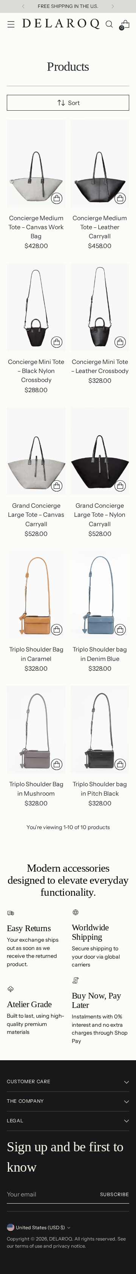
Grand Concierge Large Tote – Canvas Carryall (36, 514)
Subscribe (114, 1194)
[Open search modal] (109, 24)
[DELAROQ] (61, 24)
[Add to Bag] (57, 198)
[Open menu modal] (11, 24)
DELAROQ (60, 1239)
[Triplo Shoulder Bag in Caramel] (36, 595)
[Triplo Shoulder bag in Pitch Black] (100, 729)
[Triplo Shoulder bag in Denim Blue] (100, 595)
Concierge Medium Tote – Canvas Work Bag (36, 227)
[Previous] (23, 6)
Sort (74, 103)
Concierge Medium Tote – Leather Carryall (100, 227)
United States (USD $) (40, 1227)
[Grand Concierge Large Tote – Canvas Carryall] (36, 451)
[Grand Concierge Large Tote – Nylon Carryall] (100, 451)
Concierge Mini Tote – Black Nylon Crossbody (36, 371)
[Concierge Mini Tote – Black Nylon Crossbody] (36, 307)
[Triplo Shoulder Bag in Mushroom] (36, 729)
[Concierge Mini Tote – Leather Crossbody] (100, 307)
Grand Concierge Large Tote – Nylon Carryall (99, 514)
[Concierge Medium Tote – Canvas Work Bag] (36, 163)
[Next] (112, 6)
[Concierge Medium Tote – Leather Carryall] (100, 163)
